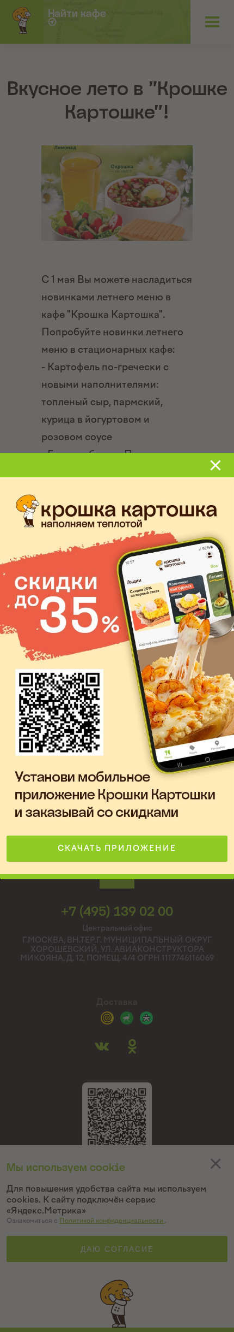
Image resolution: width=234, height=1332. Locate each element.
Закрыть (215, 465)
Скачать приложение (117, 848)
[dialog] (117, 666)
